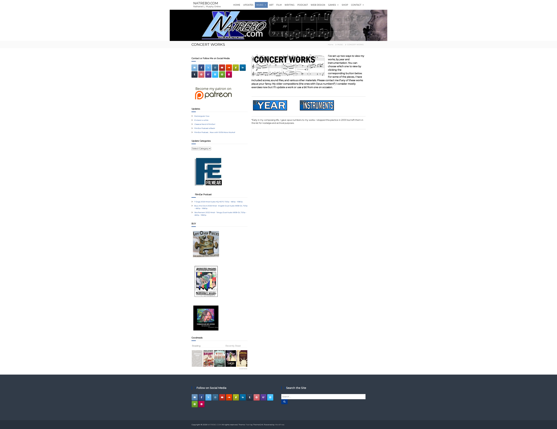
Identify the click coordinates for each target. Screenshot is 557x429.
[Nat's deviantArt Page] (236, 67)
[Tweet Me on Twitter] (208, 67)
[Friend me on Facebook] (201, 397)
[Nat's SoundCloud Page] (229, 67)
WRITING (289, 5)
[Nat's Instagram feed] (215, 67)
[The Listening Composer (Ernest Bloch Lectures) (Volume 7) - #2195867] (197, 358)
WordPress (279, 424)
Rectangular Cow (201, 116)
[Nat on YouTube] (222, 67)
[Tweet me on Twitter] (208, 397)
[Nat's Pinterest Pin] (257, 397)
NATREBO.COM (205, 3)
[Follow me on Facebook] (201, 67)
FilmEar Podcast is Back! (204, 128)
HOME (236, 5)
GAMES (332, 5)
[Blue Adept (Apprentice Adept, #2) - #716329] (208, 358)
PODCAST (302, 5)
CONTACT (356, 5)
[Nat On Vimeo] (215, 74)
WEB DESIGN (318, 5)
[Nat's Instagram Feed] (215, 397)
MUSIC (259, 5)
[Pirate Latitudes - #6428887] (219, 358)
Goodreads (243, 369)
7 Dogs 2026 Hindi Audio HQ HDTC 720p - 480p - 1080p (218, 202)
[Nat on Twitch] (208, 74)
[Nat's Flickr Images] (229, 74)
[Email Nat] (194, 67)
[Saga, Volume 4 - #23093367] (230, 358)
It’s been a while (201, 120)
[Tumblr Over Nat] (250, 397)
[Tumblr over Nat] (194, 74)
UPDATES (248, 5)
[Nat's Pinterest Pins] (201, 74)
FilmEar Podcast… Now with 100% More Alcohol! (214, 132)
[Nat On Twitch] (263, 397)
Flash (248, 424)
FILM (279, 5)
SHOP (345, 5)
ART (271, 5)
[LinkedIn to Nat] (243, 67)
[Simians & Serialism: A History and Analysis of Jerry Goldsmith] (242, 358)
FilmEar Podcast (203, 194)
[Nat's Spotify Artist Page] (222, 74)
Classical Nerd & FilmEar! (204, 124)
